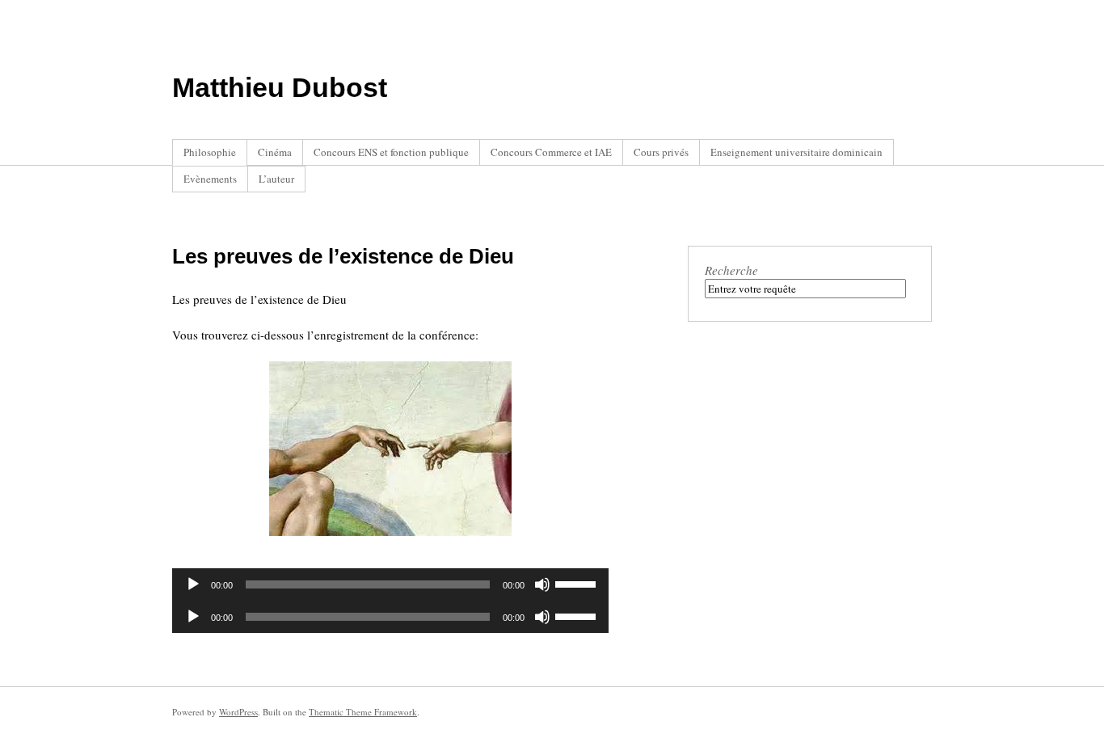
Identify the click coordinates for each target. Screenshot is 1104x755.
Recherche (731, 270)
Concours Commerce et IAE (551, 152)
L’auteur (276, 178)
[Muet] (542, 584)
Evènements (210, 178)
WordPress (238, 712)
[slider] (577, 582)
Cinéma (275, 152)
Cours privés (661, 152)
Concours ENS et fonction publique (391, 152)
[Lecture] (193, 584)
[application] (390, 584)
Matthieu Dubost (279, 87)
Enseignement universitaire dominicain (796, 152)
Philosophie (209, 152)
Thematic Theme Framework (363, 712)
